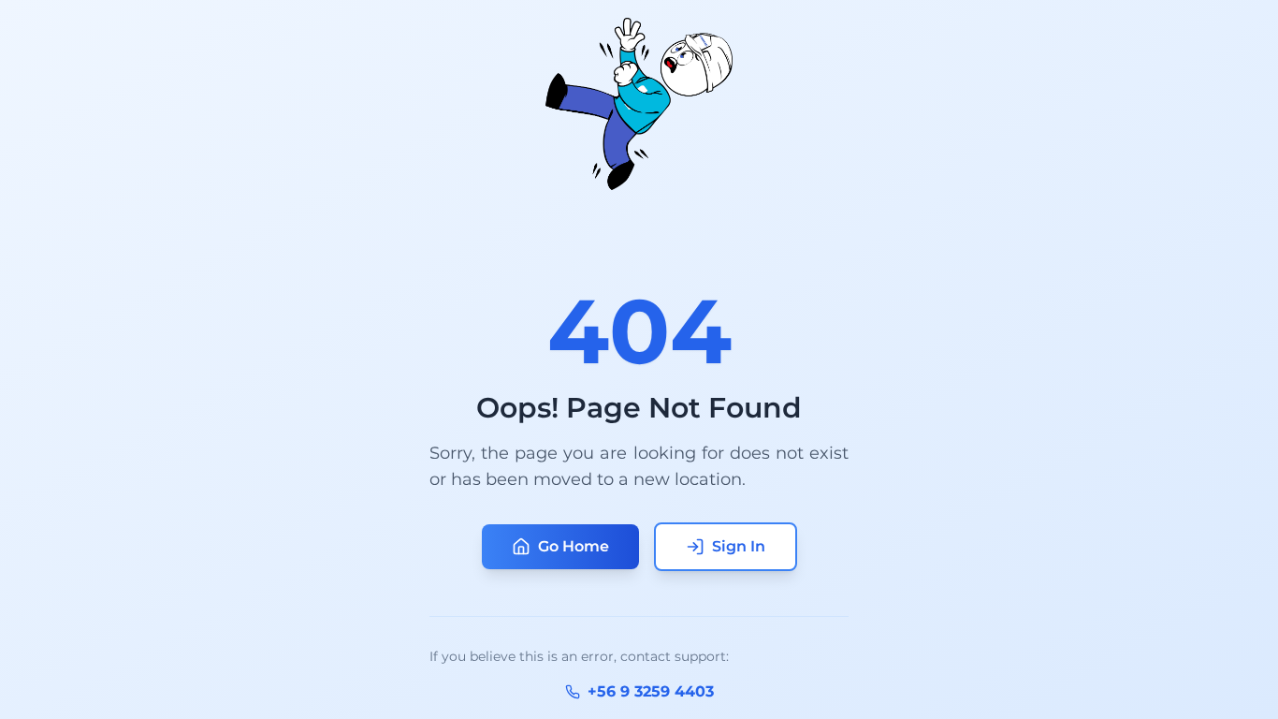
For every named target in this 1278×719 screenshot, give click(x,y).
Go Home (573, 546)
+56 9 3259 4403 (651, 691)
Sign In (738, 546)
